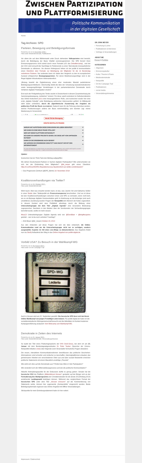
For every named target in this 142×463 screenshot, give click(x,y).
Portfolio (105, 60)
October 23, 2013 (48, 221)
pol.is (41, 99)
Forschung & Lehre (103, 46)
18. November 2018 (62, 171)
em (29, 52)
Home (23, 36)
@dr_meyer (65, 164)
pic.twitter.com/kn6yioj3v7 (73, 167)
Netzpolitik (100, 81)
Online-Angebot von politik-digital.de (66, 232)
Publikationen (46, 53)
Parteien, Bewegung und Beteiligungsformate (48, 48)
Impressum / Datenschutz (30, 459)
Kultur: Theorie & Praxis (105, 74)
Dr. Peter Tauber (64, 346)
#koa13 (24, 215)
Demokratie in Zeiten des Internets (41, 333)
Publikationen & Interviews (106, 49)
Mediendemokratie (35, 53)
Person (97, 60)
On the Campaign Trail (36, 247)
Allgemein (100, 68)
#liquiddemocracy (46, 167)
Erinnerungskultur (102, 71)
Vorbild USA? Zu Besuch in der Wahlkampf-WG (49, 242)
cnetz (38, 349)
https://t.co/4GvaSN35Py (30, 167)
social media (101, 90)
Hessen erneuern (58, 382)
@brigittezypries (84, 215)
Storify (29, 232)
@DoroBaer (70, 215)
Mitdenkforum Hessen (53, 374)
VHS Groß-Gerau (66, 344)
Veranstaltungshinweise (50, 339)
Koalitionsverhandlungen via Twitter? (43, 180)
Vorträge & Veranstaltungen (106, 52)
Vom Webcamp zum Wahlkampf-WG (58, 324)
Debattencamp (76, 64)
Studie (30, 193)
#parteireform (59, 167)
